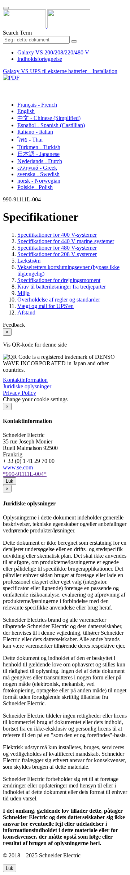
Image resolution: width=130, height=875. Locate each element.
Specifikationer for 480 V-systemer (57, 248)
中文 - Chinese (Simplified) (49, 118)
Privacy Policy (19, 393)
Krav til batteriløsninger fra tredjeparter (61, 287)
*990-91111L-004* (25, 474)
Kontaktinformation (25, 380)
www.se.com (18, 467)
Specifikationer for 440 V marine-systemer (65, 241)
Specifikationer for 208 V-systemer (57, 254)
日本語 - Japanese (38, 154)
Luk (9, 481)
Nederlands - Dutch (39, 161)
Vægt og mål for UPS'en (45, 306)
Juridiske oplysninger (27, 386)
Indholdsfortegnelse (39, 59)
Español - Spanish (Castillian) (51, 125)
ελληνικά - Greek (37, 168)
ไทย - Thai (30, 140)
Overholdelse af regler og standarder (58, 299)
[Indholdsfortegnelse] (6, 86)
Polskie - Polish (35, 187)
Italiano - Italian (35, 132)
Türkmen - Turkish (38, 147)
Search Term (17, 33)
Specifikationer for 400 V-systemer (57, 235)
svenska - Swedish (38, 174)
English (26, 111)
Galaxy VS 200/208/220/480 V (53, 52)
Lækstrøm (28, 261)
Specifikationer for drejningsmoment (58, 280)
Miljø (23, 293)
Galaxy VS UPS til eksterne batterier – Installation (60, 71)
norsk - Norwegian (38, 181)
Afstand (26, 312)
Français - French (37, 105)
